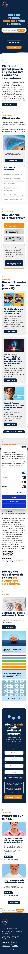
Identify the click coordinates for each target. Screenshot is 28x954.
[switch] (24, 477)
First (14, 749)
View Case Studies (14, 37)
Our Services (14, 42)
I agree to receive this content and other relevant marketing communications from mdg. (15, 778)
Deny (14, 506)
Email (6, 762)
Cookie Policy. (6, 933)
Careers (6, 945)
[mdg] (5, 5)
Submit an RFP (14, 47)
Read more (14, 902)
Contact (6, 942)
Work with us (9, 104)
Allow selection (14, 501)
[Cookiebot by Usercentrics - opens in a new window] (20, 447)
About (15, 942)
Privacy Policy (16, 792)
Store (15, 945)
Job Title (6, 769)
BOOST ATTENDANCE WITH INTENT (14, 263)
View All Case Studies (14, 432)
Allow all (14, 497)
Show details (20, 492)
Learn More (14, 160)
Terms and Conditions (8, 931)
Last (14, 756)
